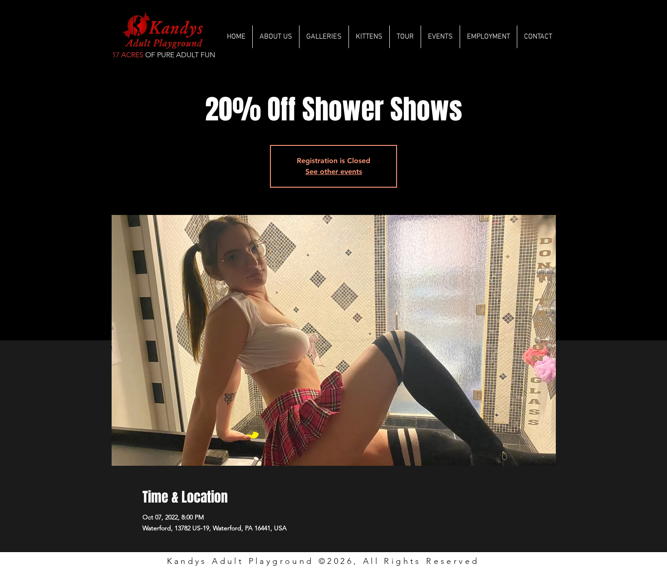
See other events (333, 171)
